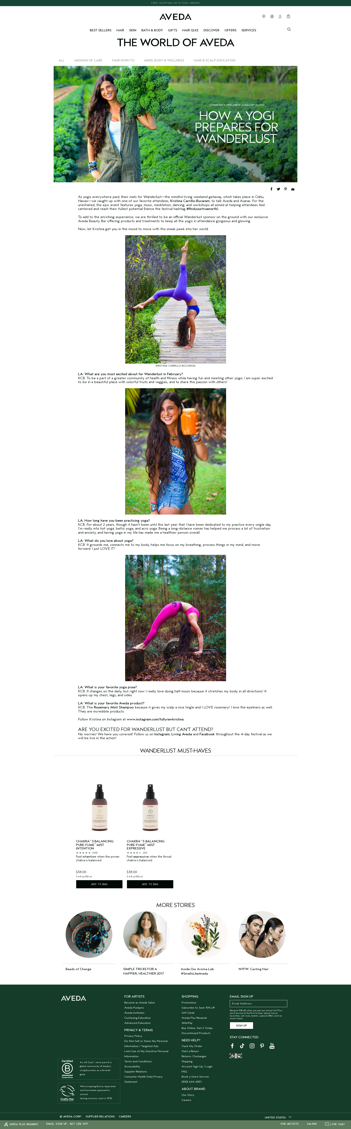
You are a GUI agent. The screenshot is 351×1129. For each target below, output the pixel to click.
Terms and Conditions (138, 1061)
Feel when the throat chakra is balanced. (149, 858)
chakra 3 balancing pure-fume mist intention (95, 845)
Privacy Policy (133, 1036)
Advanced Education (137, 1023)
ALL (61, 60)
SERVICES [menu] (249, 30)
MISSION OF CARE (88, 60)
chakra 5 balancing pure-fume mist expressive (146, 845)
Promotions (189, 1002)
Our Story (188, 1095)
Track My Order (192, 1046)
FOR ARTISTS (290, 1123)
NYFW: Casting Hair (254, 969)
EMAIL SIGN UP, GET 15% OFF (67, 1123)
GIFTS (172, 30)
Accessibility (132, 1066)
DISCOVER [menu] (211, 30)
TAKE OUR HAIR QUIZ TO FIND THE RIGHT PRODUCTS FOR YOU (175, 3)
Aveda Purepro (134, 1007)
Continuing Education (137, 1018)
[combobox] (278, 1117)
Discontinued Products (196, 1033)
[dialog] (289, 29)
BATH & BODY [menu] (152, 30)
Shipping (187, 1061)
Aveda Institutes (134, 1012)
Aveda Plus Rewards (194, 1018)
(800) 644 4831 (192, 1081)
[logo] (175, 15)
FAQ (184, 1071)
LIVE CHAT (337, 1124)
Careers (186, 1100)
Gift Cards (188, 1012)
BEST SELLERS (100, 30)
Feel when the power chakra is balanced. (98, 858)
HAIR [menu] (120, 30)
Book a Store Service (195, 1076)
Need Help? (191, 1040)
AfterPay (187, 1023)
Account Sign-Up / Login (197, 1066)
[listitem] (99, 825)
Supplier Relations (135, 1071)
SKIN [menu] (132, 30)
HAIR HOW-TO (123, 60)
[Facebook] (273, 188)
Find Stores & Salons (263, 16)
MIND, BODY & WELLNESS (164, 60)
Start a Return (190, 1051)
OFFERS (230, 30)
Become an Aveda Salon (139, 1002)
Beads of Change (78, 969)
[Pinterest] (287, 188)
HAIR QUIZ (190, 30)
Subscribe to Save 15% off (198, 1007)
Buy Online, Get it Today (197, 1028)
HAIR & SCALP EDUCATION (214, 60)
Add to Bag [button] (99, 884)
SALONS (312, 1123)
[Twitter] (280, 188)
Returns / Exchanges (194, 1056)
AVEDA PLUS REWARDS (23, 1124)
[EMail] (294, 188)
